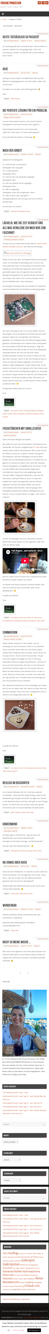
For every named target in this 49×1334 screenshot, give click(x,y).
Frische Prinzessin (11, 3)
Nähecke (8, 1271)
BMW (12, 99)
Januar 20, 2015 (26, 636)
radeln (25, 1279)
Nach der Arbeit (12, 150)
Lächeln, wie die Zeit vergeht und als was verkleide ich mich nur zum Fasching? (24, 227)
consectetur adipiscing (32, 1317)
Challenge (7, 240)
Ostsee (26, 1275)
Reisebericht (11, 1282)
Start (4, 19)
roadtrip (29, 1282)
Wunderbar (10, 905)
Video (43, 621)
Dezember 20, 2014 (28, 787)
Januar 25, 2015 (26, 236)
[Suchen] (44, 1125)
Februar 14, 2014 (27, 909)
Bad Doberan (22, 1253)
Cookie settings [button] (18, 1330)
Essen (39, 618)
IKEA (17, 894)
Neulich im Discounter (16, 783)
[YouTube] (46, 2)
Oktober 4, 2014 (26, 828)
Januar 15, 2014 (26, 946)
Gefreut (37, 41)
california (29, 1253)
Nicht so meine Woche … (17, 942)
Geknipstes (40, 411)
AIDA (5, 1253)
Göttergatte (22, 211)
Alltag (6, 117)
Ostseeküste (34, 1275)
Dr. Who (36, 447)
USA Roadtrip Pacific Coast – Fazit (15, 1092)
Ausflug (13, 1253)
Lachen (30, 894)
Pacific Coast (18, 1279)
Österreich (32, 1289)
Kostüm (5, 414)
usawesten (16, 1289)
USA (37, 1286)
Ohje (5, 69)
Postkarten (21, 414)
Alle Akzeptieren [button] (34, 1330)
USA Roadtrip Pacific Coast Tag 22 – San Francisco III (22, 1103)
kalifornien (24, 1265)
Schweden (38, 1282)
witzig (31, 812)
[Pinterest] (43, 2)
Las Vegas (16, 1268)
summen (5, 417)
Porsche (17, 99)
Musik (9, 771)
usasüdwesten (7, 1289)
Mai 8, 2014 (25, 866)
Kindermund (10, 824)
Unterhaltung (18, 1286)
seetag (11, 1286)
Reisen (21, 1282)
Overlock (8, 1278)
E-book (17, 1257)
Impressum (25, 1299)
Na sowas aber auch (15, 862)
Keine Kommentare (43, 33)
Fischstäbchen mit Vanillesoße (22, 428)
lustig (28, 211)
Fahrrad (23, 1257)
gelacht (31, 768)
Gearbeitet (7, 831)
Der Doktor (27, 618)
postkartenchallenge (31, 414)
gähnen (13, 812)
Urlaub (29, 1285)
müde (27, 812)
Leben (15, 414)
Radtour (31, 1278)
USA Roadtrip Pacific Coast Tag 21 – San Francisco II (22, 1107)
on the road (19, 1275)
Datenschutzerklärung (11, 1299)
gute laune (38, 768)
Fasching (27, 411)
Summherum (10, 632)
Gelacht (43, 41)
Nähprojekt (8, 1274)
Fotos (35, 1256)
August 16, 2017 (26, 41)
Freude (26, 768)
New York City (35, 1268)
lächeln (10, 414)
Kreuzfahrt (8, 1268)
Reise (39, 1278)
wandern (24, 1290)
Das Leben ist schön (17, 411)
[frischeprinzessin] (39, 2)
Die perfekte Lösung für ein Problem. (25, 110)
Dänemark (11, 1257)
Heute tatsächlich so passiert (21, 37)
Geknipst (15, 240)
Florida (29, 1257)
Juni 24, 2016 (25, 73)
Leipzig (27, 1268)
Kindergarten (15, 851)
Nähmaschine (31, 1271)
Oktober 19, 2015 (27, 154)
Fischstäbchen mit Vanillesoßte (12, 621)
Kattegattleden (33, 1265)
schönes (41, 414)
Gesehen (13, 435)
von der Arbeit (36, 851)
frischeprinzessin (13, 41)
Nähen (18, 1271)
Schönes (17, 117)
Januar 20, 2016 (26, 114)
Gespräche (14, 211)
